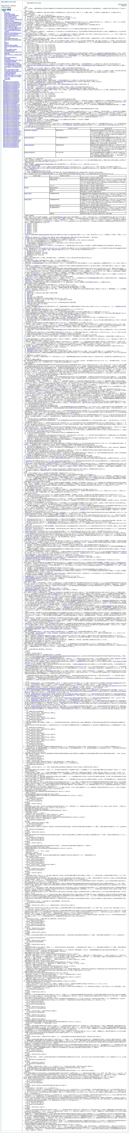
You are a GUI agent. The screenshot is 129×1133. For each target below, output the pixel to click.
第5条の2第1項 (32, 168)
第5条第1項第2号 (35, 700)
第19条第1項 (30, 349)
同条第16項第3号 (66, 69)
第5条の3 (53, 38)
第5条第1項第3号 (46, 689)
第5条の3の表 (50, 691)
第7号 (28, 232)
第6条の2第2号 (28, 199)
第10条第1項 (50, 573)
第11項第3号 (29, 458)
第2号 (46, 20)
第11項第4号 (29, 460)
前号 (28, 19)
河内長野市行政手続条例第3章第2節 (49, 557)
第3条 (28, 166)
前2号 (28, 120)
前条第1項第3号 (81, 584)
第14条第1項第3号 (40, 633)
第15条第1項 (48, 593)
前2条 (45, 173)
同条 (79, 535)
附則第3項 (29, 665)
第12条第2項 (28, 558)
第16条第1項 (62, 633)
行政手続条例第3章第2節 (31, 578)
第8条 (78, 697)
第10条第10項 (49, 670)
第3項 (94, 428)
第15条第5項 (52, 600)
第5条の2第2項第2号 (44, 234)
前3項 (26, 265)
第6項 (40, 463)
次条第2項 (72, 526)
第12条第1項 (91, 542)
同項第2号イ (67, 168)
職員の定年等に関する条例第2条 (49, 65)
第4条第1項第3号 (33, 123)
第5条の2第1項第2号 (29, 145)
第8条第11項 (37, 54)
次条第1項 (50, 521)
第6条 (60, 38)
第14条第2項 (33, 635)
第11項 (28, 292)
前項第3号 (28, 456)
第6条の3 (66, 38)
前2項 (95, 263)
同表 (112, 124)
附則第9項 (81, 664)
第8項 (48, 465)
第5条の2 (54, 249)
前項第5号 (41, 306)
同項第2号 (67, 22)
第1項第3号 (38, 555)
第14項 (31, 660)
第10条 (38, 280)
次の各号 (104, 42)
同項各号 (105, 542)
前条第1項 (82, 124)
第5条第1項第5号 (49, 164)
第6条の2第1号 (28, 193)
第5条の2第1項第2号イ (29, 152)
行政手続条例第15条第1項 (76, 600)
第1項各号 (27, 237)
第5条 (33, 40)
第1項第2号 (118, 306)
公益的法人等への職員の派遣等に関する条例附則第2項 (55, 656)
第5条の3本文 (94, 689)
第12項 (28, 301)
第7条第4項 (52, 657)
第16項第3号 (70, 317)
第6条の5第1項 (81, 660)
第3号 (28, 226)
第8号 (28, 233)
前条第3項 (59, 600)
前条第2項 (28, 538)
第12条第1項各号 (31, 348)
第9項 (28, 299)
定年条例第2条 (39, 81)
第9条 (65, 34)
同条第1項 (79, 684)
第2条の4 (44, 249)
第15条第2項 (37, 627)
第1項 (26, 73)
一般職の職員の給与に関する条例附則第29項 (44, 688)
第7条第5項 (29, 119)
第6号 (28, 230)
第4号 (73, 22)
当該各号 (91, 22)
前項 (26, 53)
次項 (45, 631)
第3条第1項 (80, 661)
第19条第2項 (34, 274)
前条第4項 (55, 589)
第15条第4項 (56, 628)
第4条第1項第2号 (39, 164)
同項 (37, 57)
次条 (26, 34)
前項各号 (55, 22)
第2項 (28, 318)
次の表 (99, 124)
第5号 (28, 229)
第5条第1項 (41, 123)
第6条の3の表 (102, 691)
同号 (37, 374)
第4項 (42, 588)
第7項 (28, 302)
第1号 (28, 223)
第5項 (35, 443)
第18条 (34, 473)
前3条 (85, 103)
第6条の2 (26, 187)
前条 (45, 12)
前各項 (26, 245)
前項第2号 (73, 412)
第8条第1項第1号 (105, 697)
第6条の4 (94, 38)
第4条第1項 (69, 124)
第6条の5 (31, 34)
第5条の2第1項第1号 (29, 137)
